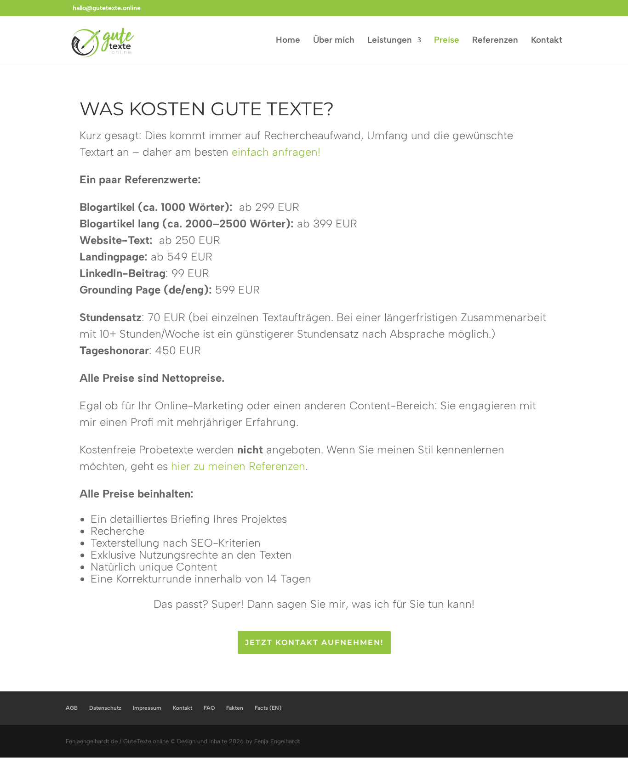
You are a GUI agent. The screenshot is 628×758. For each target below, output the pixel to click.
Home (288, 41)
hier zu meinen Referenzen (238, 466)
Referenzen (495, 41)
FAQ (209, 708)
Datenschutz (105, 708)
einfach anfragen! (276, 151)
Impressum (147, 708)
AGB (72, 708)
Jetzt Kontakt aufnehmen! (314, 642)
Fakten (234, 708)
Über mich (333, 41)
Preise (446, 41)
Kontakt (546, 41)
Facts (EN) (268, 708)
